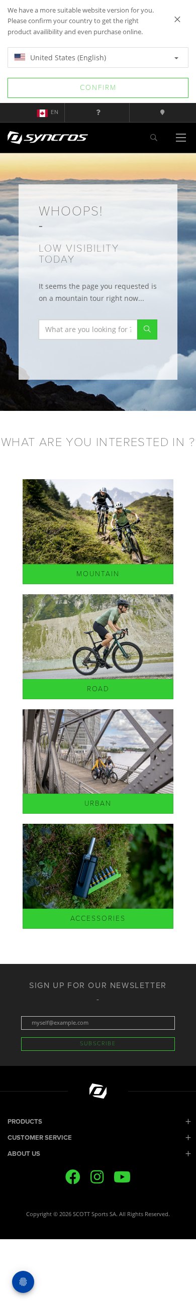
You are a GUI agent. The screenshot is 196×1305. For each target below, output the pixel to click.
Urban (98, 803)
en (55, 112)
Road (98, 689)
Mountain (98, 574)
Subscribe (98, 1043)
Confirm (98, 87)
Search (147, 329)
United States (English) (67, 57)
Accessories (98, 918)
